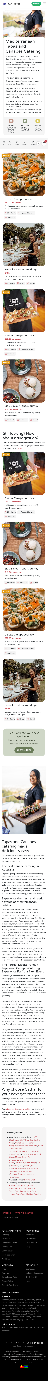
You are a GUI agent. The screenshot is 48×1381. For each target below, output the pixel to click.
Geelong (13, 1168)
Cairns (33, 1154)
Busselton (22, 1174)
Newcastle (19, 1145)
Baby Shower (14, 1185)
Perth (16, 1177)
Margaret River (8, 1308)
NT (38, 1151)
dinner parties (12, 1109)
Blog (28, 1247)
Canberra (14, 1140)
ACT (35, 1137)
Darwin (12, 1154)
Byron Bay (29, 1140)
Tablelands (19, 1163)
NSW (22, 1140)
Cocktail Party (29, 1188)
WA (30, 1171)
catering (7, 1213)
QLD (19, 1154)
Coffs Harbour (21, 1143)
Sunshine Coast (17, 1316)
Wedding (37, 1194)
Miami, (21, 1327)
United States (8, 1324)
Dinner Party (14, 1191)
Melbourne (23, 1168)
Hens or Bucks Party (17, 1194)
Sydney (21, 1151)
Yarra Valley (23, 1171)
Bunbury (13, 1174)
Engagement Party (28, 1191)
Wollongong (31, 1151)
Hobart (27, 1165)
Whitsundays (30, 1163)
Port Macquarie (31, 1145)
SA (39, 1163)
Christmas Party (15, 1188)
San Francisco (38, 1327)
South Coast (28, 1314)
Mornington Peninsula (11, 1311)
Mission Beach (21, 1157)
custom (20, 448)
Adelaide (14, 1165)
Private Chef (29, 1180)
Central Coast (22, 1302)
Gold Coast (21, 1305)
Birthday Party (27, 1185)
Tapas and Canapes (24, 1213)
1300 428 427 (31, 1277)
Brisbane (25, 1154)
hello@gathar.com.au (34, 1273)
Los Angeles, (13, 1327)
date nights (25, 1109)
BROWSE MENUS (24, 750)
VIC (32, 1165)
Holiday (29, 1194)
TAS (21, 1165)
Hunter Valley (39, 1305)
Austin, (4, 1327)
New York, (29, 1327)
